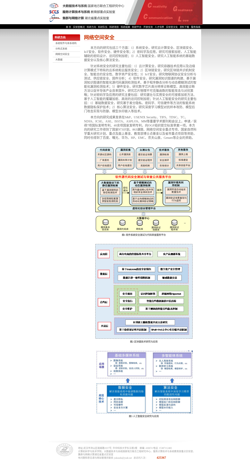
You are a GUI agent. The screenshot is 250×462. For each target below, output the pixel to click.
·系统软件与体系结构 (66, 43)
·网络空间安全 (62, 54)
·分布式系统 (61, 48)
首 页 (68, 27)
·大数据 (58, 59)
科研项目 (114, 27)
